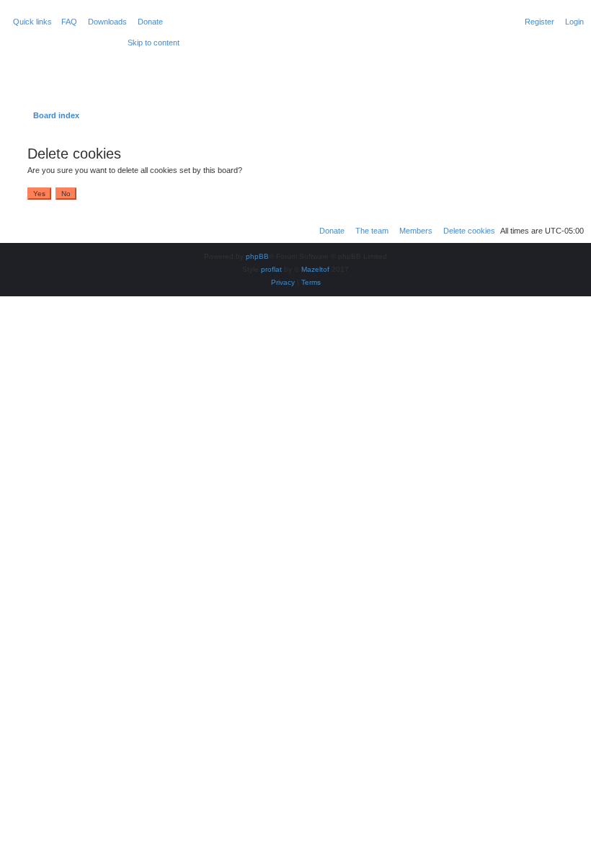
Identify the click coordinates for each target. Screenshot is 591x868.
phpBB (257, 256)
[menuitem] (66, 21)
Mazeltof (315, 269)
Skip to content (153, 42)
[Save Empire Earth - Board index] (66, 60)
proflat (271, 269)
